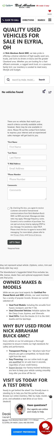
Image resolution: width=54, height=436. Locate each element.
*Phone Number (14, 174)
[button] (11, 20)
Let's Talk (14, 242)
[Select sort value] (49, 92)
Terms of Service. (35, 235)
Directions (28, 20)
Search (42, 79)
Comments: (12, 185)
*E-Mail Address (14, 163)
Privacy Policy (19, 235)
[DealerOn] (10, 413)
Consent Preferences (24, 432)
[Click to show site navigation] (49, 19)
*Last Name (12, 153)
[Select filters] (44, 92)
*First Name (12, 142)
